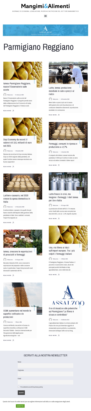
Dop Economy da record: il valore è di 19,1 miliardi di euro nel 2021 (17, 142)
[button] (45, 16)
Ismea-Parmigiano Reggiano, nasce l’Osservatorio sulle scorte (17, 87)
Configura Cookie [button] (8, 406)
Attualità (37, 65)
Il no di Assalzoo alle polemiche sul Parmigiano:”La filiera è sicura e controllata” (63, 311)
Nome (19, 362)
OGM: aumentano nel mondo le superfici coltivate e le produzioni (17, 314)
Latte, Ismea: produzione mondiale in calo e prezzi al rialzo (61, 91)
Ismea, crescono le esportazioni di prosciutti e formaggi (17, 253)
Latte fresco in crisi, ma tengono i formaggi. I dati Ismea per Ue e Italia (63, 197)
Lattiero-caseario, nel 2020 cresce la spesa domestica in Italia (16, 199)
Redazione (10, 95)
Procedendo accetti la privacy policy (31, 387)
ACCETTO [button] (20, 406)
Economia (36, 121)
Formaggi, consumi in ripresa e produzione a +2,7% (63, 145)
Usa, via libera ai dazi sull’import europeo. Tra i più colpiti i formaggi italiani (62, 250)
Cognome (21, 370)
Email (19, 378)
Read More (7, 110)
